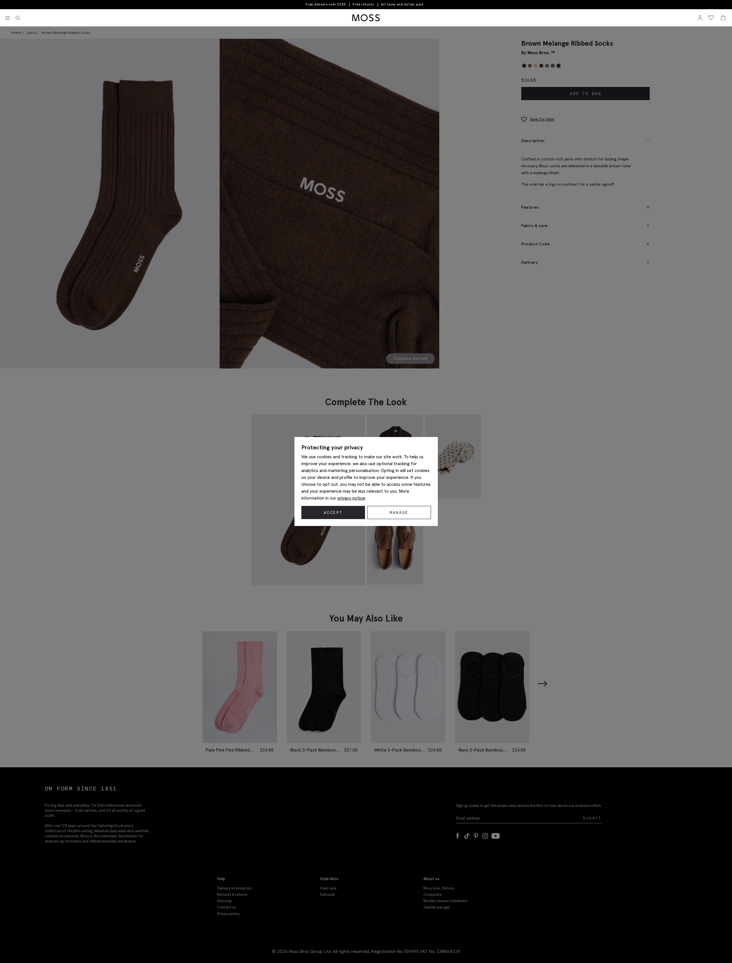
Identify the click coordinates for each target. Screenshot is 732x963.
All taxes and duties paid (402, 4)
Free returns (363, 4)
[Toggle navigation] (7, 18)
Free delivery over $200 (326, 4)
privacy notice (351, 498)
